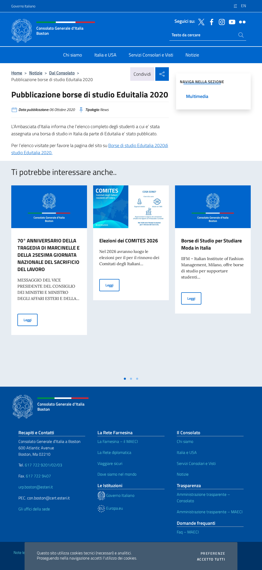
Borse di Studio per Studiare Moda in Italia (211, 244)
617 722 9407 (38, 476)
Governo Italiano (23, 6)
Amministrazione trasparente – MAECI (210, 512)
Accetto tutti (211, 559)
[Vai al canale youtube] (231, 21)
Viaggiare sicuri (109, 463)
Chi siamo (185, 441)
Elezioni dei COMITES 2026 (128, 240)
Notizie (35, 73)
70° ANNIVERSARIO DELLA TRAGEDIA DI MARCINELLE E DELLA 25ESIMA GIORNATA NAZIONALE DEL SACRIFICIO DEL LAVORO (48, 255)
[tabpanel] (49, 279)
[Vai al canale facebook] (210, 21)
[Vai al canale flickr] (241, 21)
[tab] (125, 379)
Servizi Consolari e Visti (196, 463)
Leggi (31, 319)
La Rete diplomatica (114, 452)
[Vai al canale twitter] (200, 21)
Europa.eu (114, 508)
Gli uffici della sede (34, 509)
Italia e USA (187, 452)
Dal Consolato (62, 73)
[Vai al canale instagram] (220, 21)
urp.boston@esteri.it (35, 487)
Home (16, 73)
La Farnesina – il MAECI (117, 441)
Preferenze (213, 553)
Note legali (22, 552)
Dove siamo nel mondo (116, 474)
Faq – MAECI (188, 532)
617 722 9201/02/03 (43, 465)
